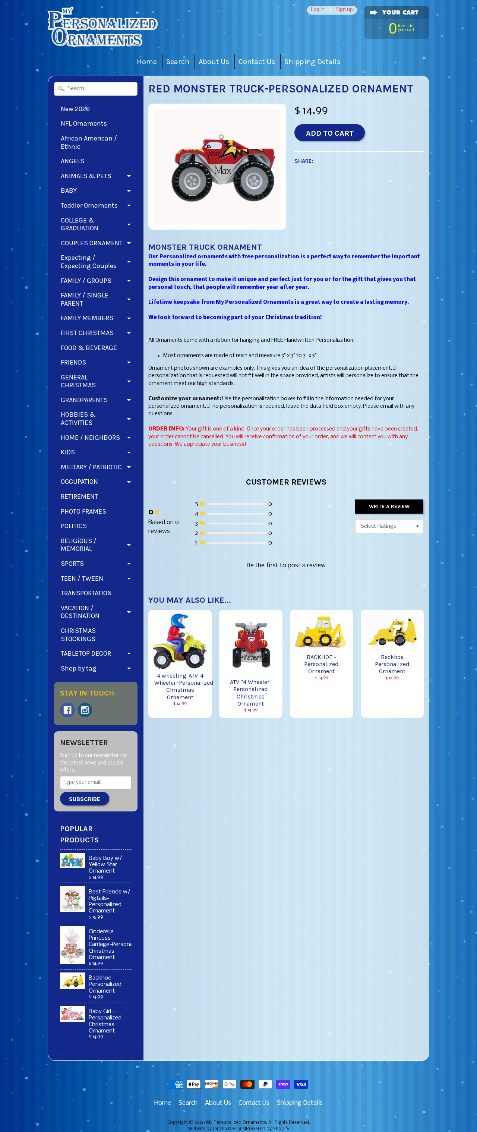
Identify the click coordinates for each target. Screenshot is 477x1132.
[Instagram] (85, 710)
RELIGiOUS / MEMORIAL (79, 545)
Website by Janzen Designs (216, 1129)
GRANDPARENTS (84, 400)
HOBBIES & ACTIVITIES (78, 418)
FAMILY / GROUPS (86, 281)
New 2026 (75, 109)
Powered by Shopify (267, 1129)
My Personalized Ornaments (236, 1122)
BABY (69, 190)
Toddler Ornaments (89, 205)
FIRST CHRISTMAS (87, 333)
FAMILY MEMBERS (87, 318)
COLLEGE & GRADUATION (79, 224)
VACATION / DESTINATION (80, 612)
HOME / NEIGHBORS (90, 437)
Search (177, 61)
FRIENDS (73, 362)
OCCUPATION (79, 481)
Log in (318, 10)
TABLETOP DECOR (86, 653)
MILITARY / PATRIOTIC (91, 467)
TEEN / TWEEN (82, 578)
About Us (214, 61)
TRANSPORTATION (86, 593)
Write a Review (389, 506)
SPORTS (72, 563)
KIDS (68, 452)
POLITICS (74, 526)
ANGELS (72, 161)
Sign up (344, 10)
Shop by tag (79, 668)
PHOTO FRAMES (83, 511)
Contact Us (256, 61)
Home (147, 61)
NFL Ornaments (84, 123)
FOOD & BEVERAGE (89, 348)
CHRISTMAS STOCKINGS (78, 635)
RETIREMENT (79, 496)
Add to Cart (330, 133)
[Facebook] (67, 710)
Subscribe (84, 799)
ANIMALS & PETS (86, 176)
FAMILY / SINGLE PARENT (84, 299)
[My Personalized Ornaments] (103, 37)
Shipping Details (312, 61)
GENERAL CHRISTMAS (78, 381)
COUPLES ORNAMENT (92, 243)
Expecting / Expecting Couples (89, 261)
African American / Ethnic (89, 142)
